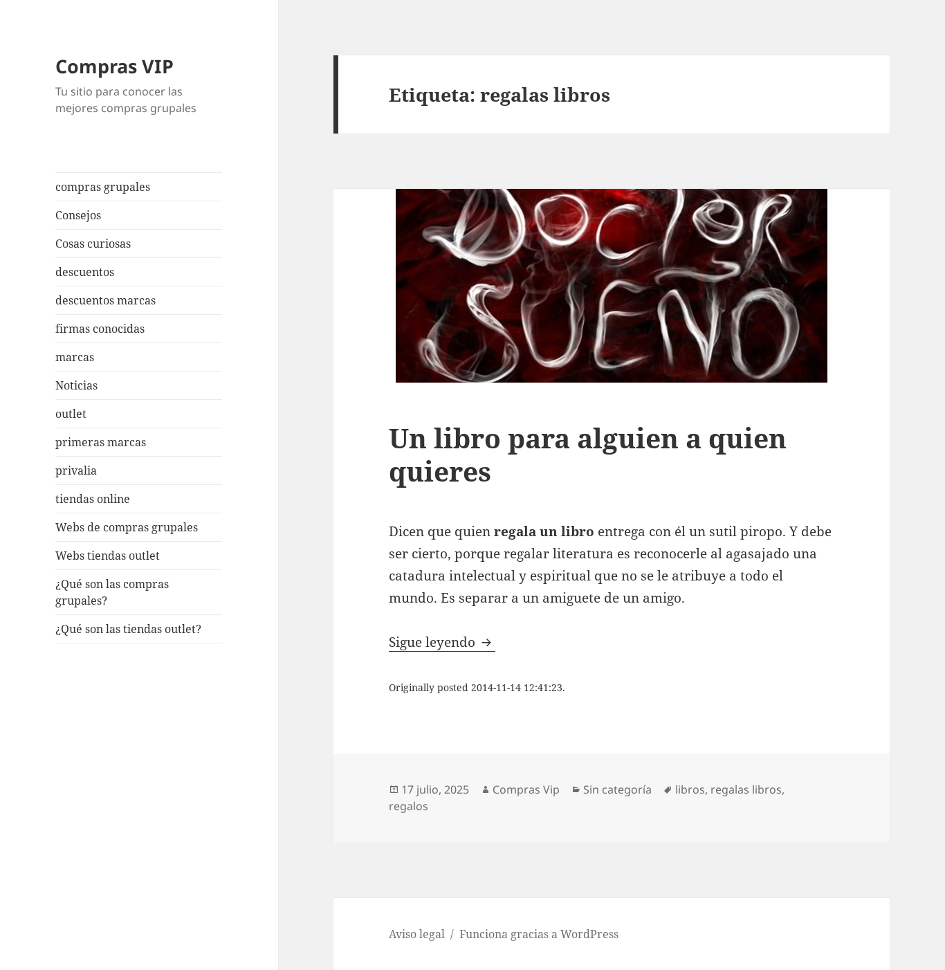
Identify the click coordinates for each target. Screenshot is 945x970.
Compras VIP (114, 66)
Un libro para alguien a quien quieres (588, 454)
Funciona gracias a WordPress (538, 934)
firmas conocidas (100, 328)
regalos (408, 806)
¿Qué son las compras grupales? (112, 592)
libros (690, 789)
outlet (70, 413)
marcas (74, 357)
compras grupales (102, 186)
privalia (76, 470)
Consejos (78, 215)
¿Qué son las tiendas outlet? (128, 629)
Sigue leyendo (442, 642)
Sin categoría (617, 789)
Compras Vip (526, 789)
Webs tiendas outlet (107, 555)
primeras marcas (100, 442)
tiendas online (92, 498)
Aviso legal (417, 934)
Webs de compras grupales (126, 527)
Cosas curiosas (93, 243)
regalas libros (746, 789)
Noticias (76, 385)
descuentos (84, 272)
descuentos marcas (105, 300)
